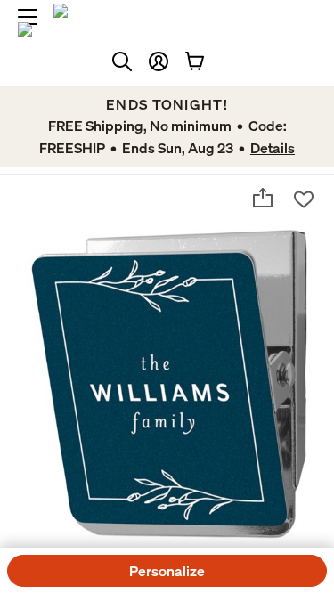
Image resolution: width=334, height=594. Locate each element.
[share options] (263, 198)
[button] (158, 61)
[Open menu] (27, 17)
